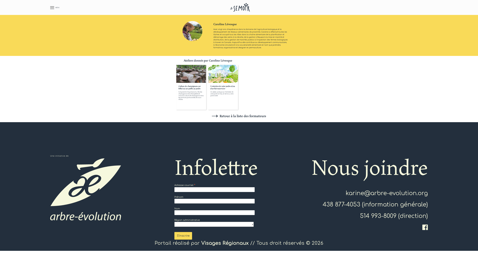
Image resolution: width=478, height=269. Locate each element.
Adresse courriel (184, 185)
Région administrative (187, 220)
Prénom (178, 197)
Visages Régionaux (225, 243)
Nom (177, 208)
